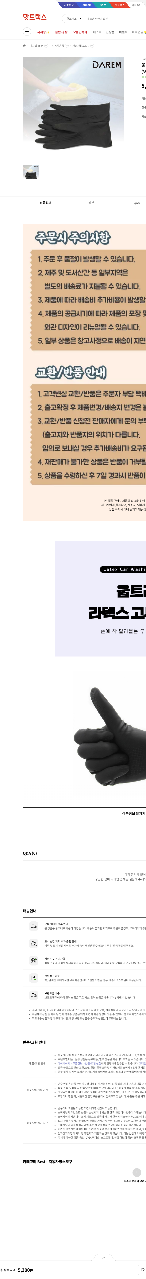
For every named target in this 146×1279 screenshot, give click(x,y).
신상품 (110, 32)
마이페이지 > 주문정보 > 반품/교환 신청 (79, 1063)
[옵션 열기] (103, 1257)
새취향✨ (43, 32)
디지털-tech (37, 46)
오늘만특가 (80, 32)
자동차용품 (58, 46)
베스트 (97, 32)
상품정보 (45, 202)
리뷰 (91, 202)
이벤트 (123, 32)
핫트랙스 (71, 19)
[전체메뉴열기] (27, 31)
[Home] (24, 45)
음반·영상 (61, 32)
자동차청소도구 (81, 46)
